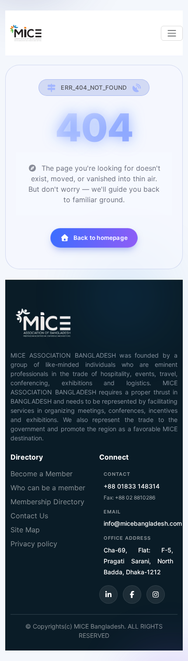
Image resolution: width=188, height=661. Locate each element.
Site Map (25, 529)
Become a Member (41, 473)
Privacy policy (33, 543)
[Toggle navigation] (172, 33)
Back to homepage (100, 237)
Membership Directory (47, 501)
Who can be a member (47, 487)
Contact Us (29, 515)
